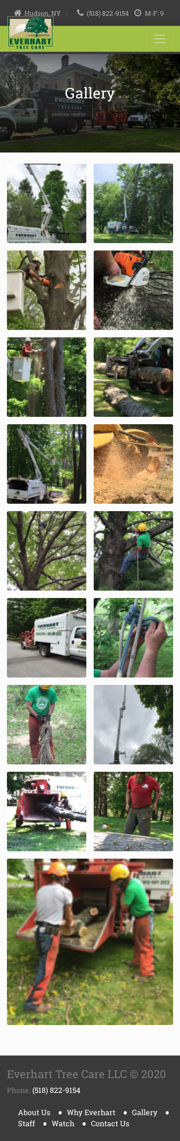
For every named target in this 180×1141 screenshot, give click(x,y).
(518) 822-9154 (108, 13)
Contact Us (110, 1123)
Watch (63, 1123)
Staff (26, 1123)
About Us (34, 1112)
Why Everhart (91, 1112)
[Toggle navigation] (160, 39)
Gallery (144, 1112)
